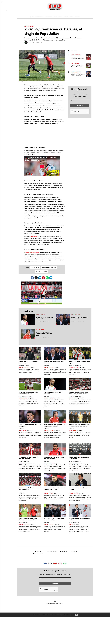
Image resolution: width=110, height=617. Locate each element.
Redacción (31, 42)
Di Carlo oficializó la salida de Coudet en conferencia (79, 457)
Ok (76, 615)
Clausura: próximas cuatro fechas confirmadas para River (28, 392)
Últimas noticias (52, 551)
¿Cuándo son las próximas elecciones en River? (79, 519)
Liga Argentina (23, 398)
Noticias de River (37, 17)
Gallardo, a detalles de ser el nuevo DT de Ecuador (79, 318)
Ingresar (75, 551)
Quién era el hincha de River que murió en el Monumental (30, 488)
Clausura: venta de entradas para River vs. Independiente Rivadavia (78, 392)
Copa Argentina (35, 267)
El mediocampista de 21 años (31, 252)
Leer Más (30, 300)
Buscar (78, 17)
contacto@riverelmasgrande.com (55, 603)
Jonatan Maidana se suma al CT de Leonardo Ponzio (29, 362)
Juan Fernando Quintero (49, 267)
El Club (71, 524)
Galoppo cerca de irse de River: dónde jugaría (79, 362)
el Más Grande (34, 236)
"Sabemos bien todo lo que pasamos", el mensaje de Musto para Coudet (79, 425)
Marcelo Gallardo (41, 271)
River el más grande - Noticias (80, 90)
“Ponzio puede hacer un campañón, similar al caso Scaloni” (54, 457)
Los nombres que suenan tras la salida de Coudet (80, 488)
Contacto (38, 551)
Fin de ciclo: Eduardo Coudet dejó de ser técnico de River (54, 519)
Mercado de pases (24, 463)
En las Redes (57, 17)
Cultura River (68, 17)
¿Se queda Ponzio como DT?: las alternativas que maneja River (28, 519)
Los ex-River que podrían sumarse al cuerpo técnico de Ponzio (44, 333)
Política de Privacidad (38, 553)
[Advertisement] (44, 134)
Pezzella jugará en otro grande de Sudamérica (44, 318)
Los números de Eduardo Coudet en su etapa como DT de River (55, 488)
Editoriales (48, 17)
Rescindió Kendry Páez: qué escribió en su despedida (30, 425)
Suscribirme (80, 105)
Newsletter (64, 551)
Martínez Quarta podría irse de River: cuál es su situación (29, 457)
